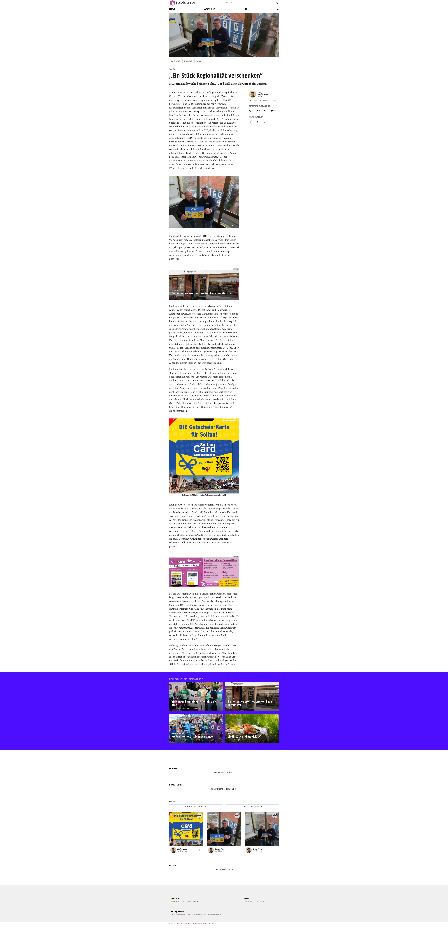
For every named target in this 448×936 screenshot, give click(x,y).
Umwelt (230, 740)
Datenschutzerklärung (182, 923)
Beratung (187, 708)
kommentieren (176, 814)
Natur (236, 740)
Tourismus (181, 740)
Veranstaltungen (197, 708)
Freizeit (174, 708)
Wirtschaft (188, 61)
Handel (199, 61)
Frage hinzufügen (224, 772)
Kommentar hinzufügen (224, 789)
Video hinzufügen (252, 806)
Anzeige (174, 296)
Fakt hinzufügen (224, 869)
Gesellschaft (175, 61)
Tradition (189, 740)
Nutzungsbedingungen (198, 923)
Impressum (211, 923)
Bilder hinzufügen (195, 806)
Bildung (180, 708)
